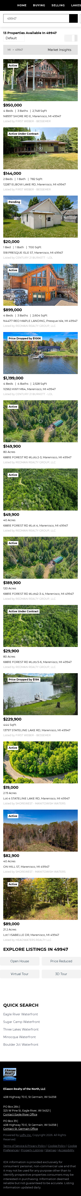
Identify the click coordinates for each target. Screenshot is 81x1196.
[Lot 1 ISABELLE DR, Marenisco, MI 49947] (40, 899)
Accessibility (66, 1150)
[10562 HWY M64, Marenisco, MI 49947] (40, 353)
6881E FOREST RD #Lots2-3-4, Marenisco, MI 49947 (38, 593)
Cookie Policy (57, 1145)
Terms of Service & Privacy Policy (24, 1145)
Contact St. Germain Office (20, 1128)
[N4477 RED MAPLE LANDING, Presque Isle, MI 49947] (40, 285)
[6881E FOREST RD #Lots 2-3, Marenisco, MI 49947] (40, 421)
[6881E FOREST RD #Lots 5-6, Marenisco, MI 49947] (40, 626)
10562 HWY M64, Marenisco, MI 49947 (29, 389)
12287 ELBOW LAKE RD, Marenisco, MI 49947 (34, 184)
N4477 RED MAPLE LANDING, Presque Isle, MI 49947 (40, 320)
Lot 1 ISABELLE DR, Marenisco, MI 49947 (31, 935)
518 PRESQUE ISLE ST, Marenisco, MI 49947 (33, 252)
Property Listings (32, 1150)
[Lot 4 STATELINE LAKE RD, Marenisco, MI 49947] (40, 762)
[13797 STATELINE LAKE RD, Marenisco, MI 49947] (40, 694)
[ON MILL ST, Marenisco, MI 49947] (40, 831)
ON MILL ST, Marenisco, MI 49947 (26, 866)
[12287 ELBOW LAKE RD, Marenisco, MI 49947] (40, 148)
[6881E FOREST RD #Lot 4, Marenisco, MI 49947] (40, 489)
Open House (19, 961)
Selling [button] (58, 5)
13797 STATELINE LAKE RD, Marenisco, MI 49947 (36, 730)
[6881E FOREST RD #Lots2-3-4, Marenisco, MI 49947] (40, 558)
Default (11, 38)
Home (22, 5)
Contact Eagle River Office (20, 1114)
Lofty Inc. (26, 1135)
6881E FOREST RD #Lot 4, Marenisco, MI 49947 (35, 525)
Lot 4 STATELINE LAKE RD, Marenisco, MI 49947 (36, 798)
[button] (73, 18)
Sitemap (50, 1150)
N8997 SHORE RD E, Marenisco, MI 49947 (32, 116)
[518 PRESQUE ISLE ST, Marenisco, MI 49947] (40, 217)
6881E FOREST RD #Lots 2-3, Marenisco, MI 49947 (37, 457)
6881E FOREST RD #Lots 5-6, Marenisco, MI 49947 (37, 662)
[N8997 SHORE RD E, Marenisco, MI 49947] (40, 80)
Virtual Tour (20, 974)
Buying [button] (39, 5)
